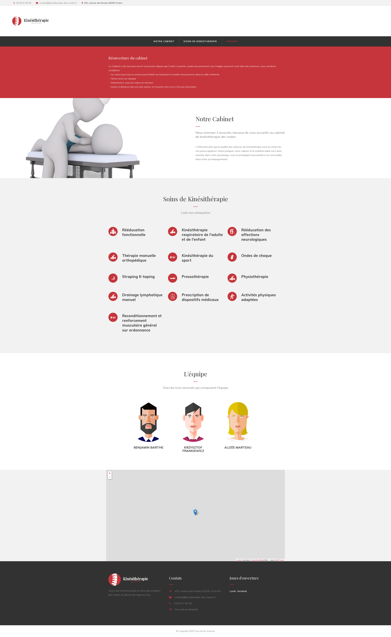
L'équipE (231, 41)
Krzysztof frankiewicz (193, 449)
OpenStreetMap (257, 560)
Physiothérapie (254, 276)
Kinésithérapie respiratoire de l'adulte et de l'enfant (202, 235)
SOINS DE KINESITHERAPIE (200, 41)
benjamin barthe (148, 447)
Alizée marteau (237, 447)
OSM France (279, 560)
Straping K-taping (138, 276)
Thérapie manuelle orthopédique (139, 258)
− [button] (110, 477)
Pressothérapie (195, 276)
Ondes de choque (256, 255)
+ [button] (110, 473)
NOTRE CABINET (164, 41)
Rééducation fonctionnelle (133, 232)
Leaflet (239, 560)
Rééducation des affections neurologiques (256, 235)
